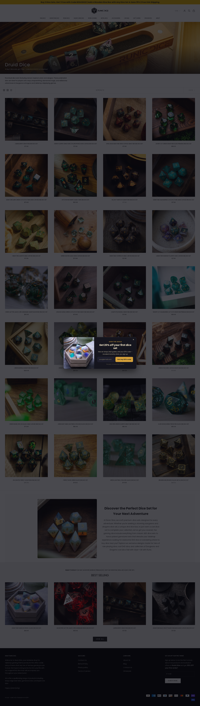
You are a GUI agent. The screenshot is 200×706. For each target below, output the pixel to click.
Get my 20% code (124, 359)
